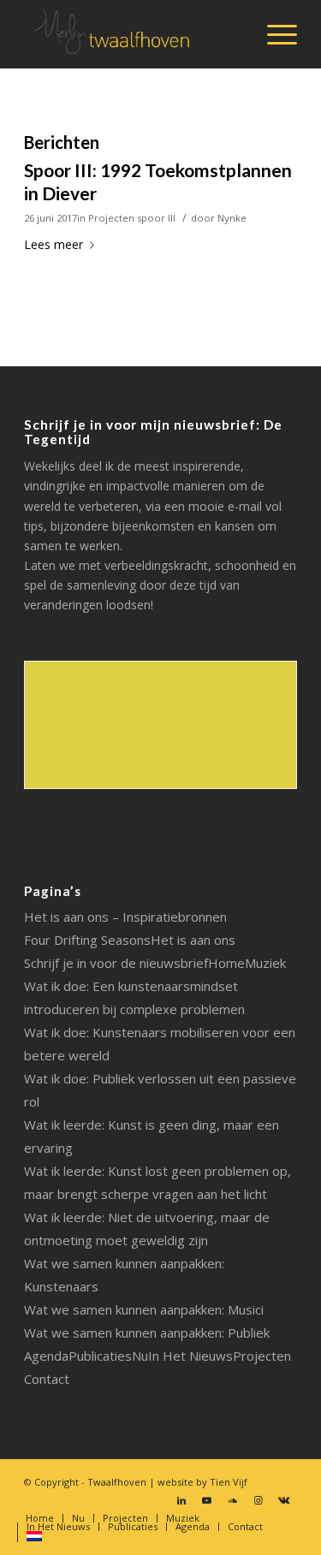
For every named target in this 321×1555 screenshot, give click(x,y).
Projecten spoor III (131, 217)
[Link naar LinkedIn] (181, 1500)
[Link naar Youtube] (207, 1500)
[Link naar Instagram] (258, 1500)
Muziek (265, 962)
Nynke (232, 217)
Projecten (262, 1355)
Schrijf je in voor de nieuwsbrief (116, 962)
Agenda (46, 1355)
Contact (46, 1378)
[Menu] (273, 34)
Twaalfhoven (116, 1481)
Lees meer (53, 244)
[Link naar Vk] (284, 1500)
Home (226, 962)
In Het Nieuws (190, 1355)
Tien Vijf (228, 1481)
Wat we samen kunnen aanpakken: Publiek (147, 1332)
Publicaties (100, 1355)
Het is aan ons (193, 939)
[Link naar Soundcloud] (233, 1500)
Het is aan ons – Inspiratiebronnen (125, 916)
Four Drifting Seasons (87, 939)
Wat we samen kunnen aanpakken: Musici (144, 1309)
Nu (140, 1355)
